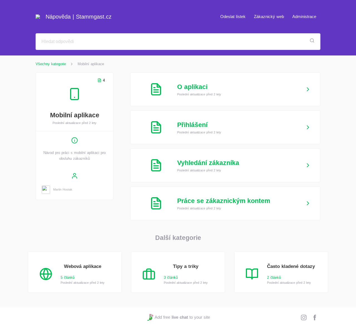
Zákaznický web (269, 16)
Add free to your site (182, 317)
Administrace (304, 16)
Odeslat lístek (233, 16)
